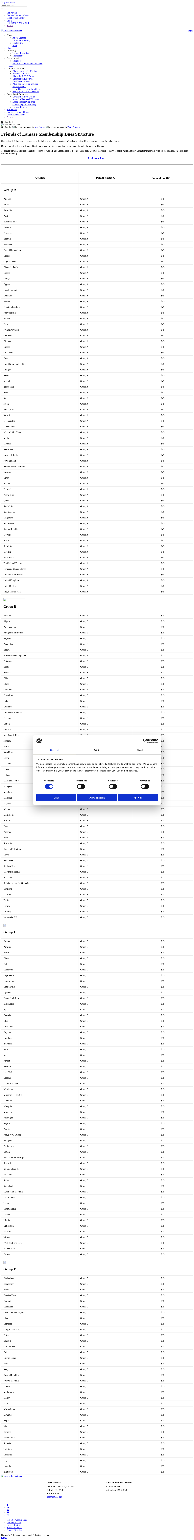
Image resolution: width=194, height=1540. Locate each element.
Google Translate (14, 1530)
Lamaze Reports (19, 107)
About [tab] (139, 750)
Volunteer (16, 61)
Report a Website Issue (17, 1520)
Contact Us (17, 43)
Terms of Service (14, 1527)
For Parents (12, 13)
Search (10, 25)
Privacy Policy (13, 1525)
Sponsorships (18, 56)
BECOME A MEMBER (18, 23)
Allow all (138, 798)
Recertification (19, 86)
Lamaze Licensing (20, 53)
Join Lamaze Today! (97, 158)
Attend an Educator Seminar (25, 84)
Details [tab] (97, 750)
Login (9, 20)
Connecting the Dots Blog (24, 104)
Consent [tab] (54, 750)
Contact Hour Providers (28, 89)
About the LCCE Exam (23, 76)
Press (14, 45)
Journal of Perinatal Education (25, 99)
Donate (10, 66)
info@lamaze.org (54, 1497)
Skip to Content (8, 2)
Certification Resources (22, 79)
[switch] (81, 786)
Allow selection (97, 798)
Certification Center (15, 18)
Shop (9, 48)
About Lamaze (19, 38)
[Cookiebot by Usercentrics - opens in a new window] (145, 741)
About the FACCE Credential (25, 91)
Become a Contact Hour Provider (27, 63)
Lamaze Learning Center (18, 15)
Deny (56, 798)
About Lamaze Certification (24, 71)
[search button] (2, 8)
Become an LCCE (20, 73)
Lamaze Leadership (21, 40)
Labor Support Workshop (23, 102)
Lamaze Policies (14, 1522)
